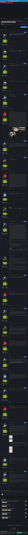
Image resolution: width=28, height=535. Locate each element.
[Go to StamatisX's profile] (4, 97)
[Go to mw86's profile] (4, 114)
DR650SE (4, 256)
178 (3, 266)
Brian (5, 64)
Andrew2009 (3, 517)
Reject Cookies (25, 532)
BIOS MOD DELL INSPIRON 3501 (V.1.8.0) (6, 512)
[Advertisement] (14, 11)
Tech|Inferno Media (14, 525)
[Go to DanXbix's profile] (4, 52)
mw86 (5, 111)
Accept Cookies (20, 532)
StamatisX (4, 95)
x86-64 (3, 505)
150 (3, 202)
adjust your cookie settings (3, 533)
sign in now (16, 491)
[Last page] (5, 29)
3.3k (3, 123)
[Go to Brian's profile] (2, 24)
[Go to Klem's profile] (25, 501)
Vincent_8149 (3, 513)
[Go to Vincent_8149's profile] (25, 513)
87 (3, 59)
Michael (5, 158)
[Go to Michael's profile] (4, 160)
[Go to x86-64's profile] (25, 505)
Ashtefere (4, 192)
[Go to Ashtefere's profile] (4, 195)
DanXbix (5, 49)
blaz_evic (3, 501)
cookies (1, 532)
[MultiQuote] (9, 46)
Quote (11, 46)
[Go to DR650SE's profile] (4, 209)
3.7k (3, 44)
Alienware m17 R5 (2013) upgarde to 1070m (6, 516)
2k (3, 106)
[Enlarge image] (24, 81)
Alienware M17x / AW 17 (10, 24)
